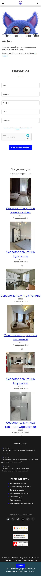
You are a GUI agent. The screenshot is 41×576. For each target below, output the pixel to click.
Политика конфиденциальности (21, 503)
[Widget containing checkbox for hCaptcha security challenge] (16, 137)
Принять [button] (20, 565)
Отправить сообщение (20, 147)
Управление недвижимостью (20, 486)
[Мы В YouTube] (18, 519)
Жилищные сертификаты (19, 493)
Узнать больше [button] (28, 571)
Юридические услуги (17, 490)
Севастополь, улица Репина (20, 295)
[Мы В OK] (33, 519)
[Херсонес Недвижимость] (20, 3)
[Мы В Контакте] (13, 519)
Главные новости (16, 500)
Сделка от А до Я (16, 497)
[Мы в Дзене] (23, 519)
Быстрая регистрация (18, 483)
